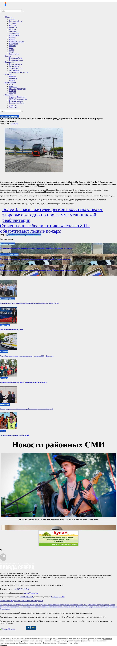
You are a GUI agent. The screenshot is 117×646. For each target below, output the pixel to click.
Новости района (15, 58)
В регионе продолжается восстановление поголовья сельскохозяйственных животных (35, 259)
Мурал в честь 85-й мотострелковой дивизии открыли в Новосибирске (23, 382)
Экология (13, 107)
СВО (11, 48)
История (12, 25)
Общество (8, 17)
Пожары (12, 91)
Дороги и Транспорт (17, 97)
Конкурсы (13, 27)
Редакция (14, 123)
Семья (11, 50)
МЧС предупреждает (17, 89)
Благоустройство (15, 21)
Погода (12, 37)
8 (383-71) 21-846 (58, 597)
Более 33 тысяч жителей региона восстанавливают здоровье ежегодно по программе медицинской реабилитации (52, 215)
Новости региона (16, 60)
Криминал (13, 87)
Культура (12, 29)
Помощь (12, 39)
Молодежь (13, 31)
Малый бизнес (14, 70)
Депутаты (13, 78)
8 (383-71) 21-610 (22, 589)
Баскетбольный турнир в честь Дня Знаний (14, 435)
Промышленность (16, 101)
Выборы (12, 76)
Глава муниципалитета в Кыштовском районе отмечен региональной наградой (26, 409)
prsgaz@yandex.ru (31, 593)
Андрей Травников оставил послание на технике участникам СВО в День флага (26, 356)
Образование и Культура (18, 72)
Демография (14, 66)
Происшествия (10, 82)
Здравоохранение (16, 68)
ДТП (11, 85)
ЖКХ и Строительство (18, 99)
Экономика (9, 95)
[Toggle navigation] (1, 9)
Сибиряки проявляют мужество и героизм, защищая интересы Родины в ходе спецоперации (38, 270)
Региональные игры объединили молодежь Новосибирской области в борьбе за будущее (36, 248)
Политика (8, 74)
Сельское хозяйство (16, 103)
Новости (8, 56)
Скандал (12, 93)
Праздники (13, 44)
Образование (14, 33)
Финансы (13, 105)
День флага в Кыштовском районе (11, 329)
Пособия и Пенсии (16, 42)
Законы (12, 80)
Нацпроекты (9, 62)
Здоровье (12, 23)
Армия (11, 19)
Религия (12, 46)
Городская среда (15, 64)
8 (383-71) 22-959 (26, 597)
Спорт (11, 52)
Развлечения (14, 54)
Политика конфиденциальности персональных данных (21, 601)
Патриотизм (14, 35)
